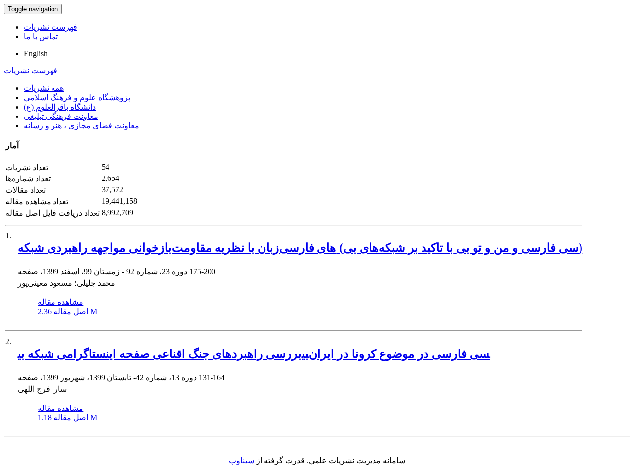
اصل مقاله (67, 311)
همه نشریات (44, 88)
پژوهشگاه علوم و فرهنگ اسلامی (77, 97)
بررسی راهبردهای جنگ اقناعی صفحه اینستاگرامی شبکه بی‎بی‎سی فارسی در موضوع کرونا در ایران (254, 354)
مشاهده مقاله (60, 302)
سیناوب (241, 460)
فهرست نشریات (50, 27)
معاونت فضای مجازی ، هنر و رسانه (81, 125)
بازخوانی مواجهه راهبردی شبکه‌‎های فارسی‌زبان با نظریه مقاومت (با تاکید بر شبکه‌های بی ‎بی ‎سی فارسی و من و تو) (300, 247)
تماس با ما (41, 36)
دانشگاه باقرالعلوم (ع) (60, 107)
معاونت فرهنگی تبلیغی (61, 116)
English (36, 53)
